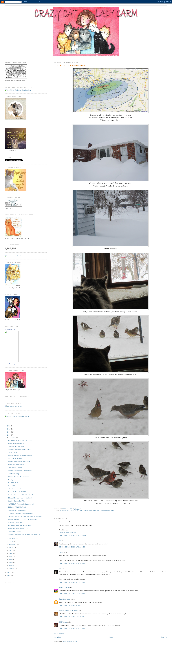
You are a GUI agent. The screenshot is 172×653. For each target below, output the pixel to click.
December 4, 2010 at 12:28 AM (72, 535)
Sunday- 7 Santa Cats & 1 (16, 522)
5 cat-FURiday (13, 486)
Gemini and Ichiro (65, 599)
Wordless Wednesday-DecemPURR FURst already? (24, 534)
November (12, 538)
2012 (9, 429)
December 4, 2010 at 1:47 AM (72, 563)
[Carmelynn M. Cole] (12, 362)
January (11, 568)
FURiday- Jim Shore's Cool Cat (18, 528)
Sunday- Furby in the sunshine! (18, 480)
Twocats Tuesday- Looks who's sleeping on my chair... (25, 516)
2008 (9, 575)
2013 (9, 426)
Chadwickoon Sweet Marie (103, 510)
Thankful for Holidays (15, 467)
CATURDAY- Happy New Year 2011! (20, 440)
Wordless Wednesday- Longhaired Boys (20, 513)
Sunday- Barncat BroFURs (16, 501)
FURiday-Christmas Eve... (16, 464)
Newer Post (57, 637)
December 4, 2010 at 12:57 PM (72, 605)
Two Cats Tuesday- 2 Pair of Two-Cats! (20, 495)
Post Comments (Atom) (69, 641)
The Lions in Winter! (15, 531)
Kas (60, 541)
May (10, 556)
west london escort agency (67, 532)
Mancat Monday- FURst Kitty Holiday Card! (22, 519)
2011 (9, 432)
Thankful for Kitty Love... (16, 489)
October (11, 541)
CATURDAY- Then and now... (17, 483)
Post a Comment (59, 633)
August (11, 547)
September (12, 544)
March (11, 562)
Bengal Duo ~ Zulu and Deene (68, 610)
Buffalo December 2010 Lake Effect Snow (76, 510)
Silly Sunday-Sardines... (15, 458)
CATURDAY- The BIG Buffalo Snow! (20, 525)
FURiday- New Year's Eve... (17, 443)
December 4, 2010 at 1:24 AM (72, 547)
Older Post (164, 637)
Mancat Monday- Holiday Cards (18, 477)
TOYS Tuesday (13, 452)
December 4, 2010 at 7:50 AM (72, 594)
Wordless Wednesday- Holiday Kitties (20, 471)
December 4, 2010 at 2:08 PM (72, 617)
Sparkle (61, 552)
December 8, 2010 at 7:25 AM (72, 628)
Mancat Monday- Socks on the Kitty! (20, 498)
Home (111, 637)
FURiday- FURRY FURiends (17, 507)
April (11, 559)
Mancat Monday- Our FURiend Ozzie (20, 455)
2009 (9, 572)
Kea (60, 569)
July (10, 550)
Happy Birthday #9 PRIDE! (17, 492)
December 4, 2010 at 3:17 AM (72, 582)
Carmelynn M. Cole (10, 329)
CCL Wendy (63, 622)
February (12, 565)
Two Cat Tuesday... (14, 474)
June (10, 553)
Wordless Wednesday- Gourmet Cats (19, 449)
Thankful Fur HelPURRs (16, 446)
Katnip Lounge (64, 587)
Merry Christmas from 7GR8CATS (19, 461)
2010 (9, 435)
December (12, 438)
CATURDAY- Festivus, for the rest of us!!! (21, 504)
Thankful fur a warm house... (17, 510)
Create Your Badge (10, 364)
